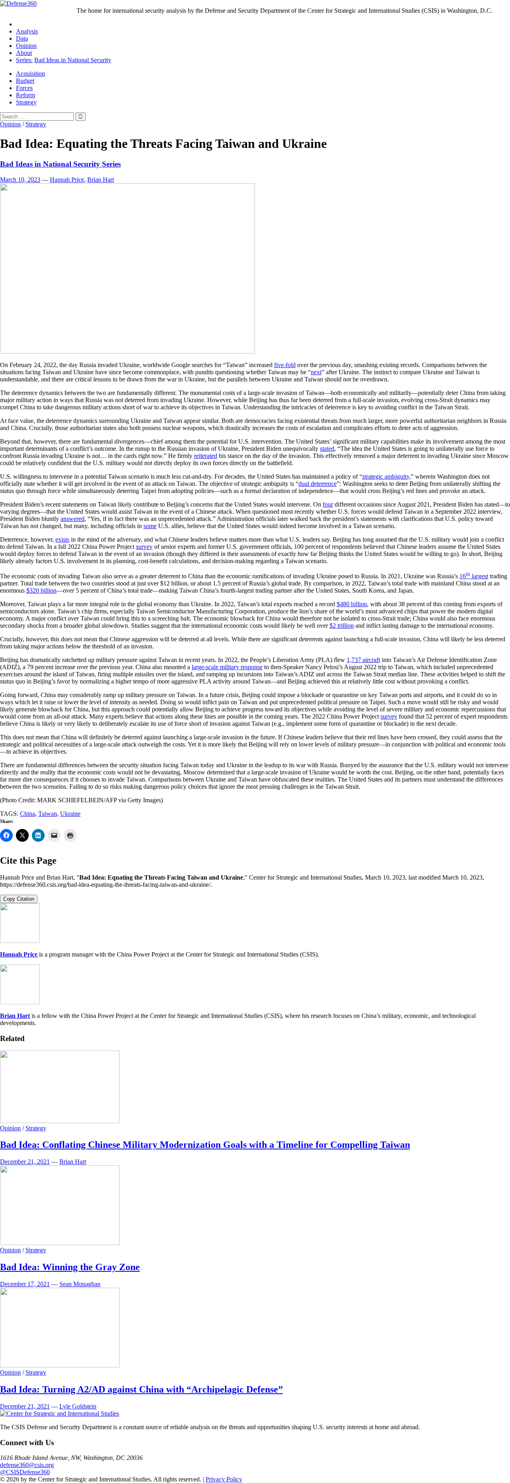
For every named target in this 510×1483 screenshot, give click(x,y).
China (27, 813)
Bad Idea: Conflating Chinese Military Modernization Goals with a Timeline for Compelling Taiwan (205, 1144)
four (328, 504)
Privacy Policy (224, 1479)
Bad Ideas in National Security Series (60, 164)
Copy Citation (18, 899)
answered (72, 518)
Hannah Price (67, 179)
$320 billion (41, 590)
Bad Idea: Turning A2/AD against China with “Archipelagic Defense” (141, 1389)
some (150, 525)
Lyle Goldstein (77, 1406)
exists (62, 539)
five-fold (285, 364)
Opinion (26, 45)
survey (144, 546)
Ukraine (70, 813)
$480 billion (352, 604)
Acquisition (30, 73)
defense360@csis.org (27, 1464)
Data (22, 38)
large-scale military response (227, 667)
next (316, 372)
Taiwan (47, 813)
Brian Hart (100, 179)
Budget (25, 80)
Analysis (27, 31)
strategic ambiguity (385, 476)
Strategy (26, 102)
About (24, 52)
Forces (24, 87)
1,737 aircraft (363, 659)
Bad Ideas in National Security (72, 60)
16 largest (473, 576)
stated (327, 448)
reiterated (205, 455)
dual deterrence (317, 483)
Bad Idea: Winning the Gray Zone (70, 1267)
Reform (25, 95)
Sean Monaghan (79, 1284)
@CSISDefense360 (25, 1472)
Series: (24, 60)
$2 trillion (342, 625)
